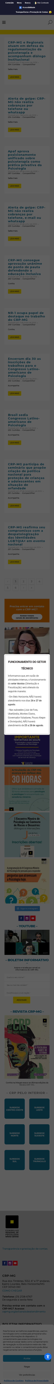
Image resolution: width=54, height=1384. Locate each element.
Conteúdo (9, 3)
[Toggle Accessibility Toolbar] (48, 1357)
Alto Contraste (41, 3)
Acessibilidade (27, 7)
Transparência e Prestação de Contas (32, 12)
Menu (19, 3)
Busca (27, 3)
